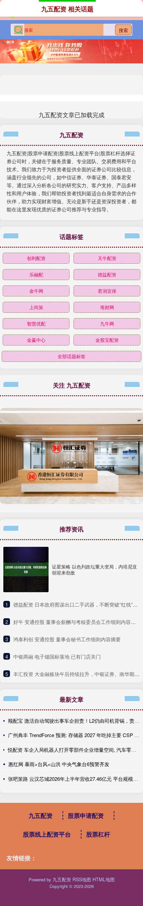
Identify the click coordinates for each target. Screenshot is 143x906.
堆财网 (107, 307)
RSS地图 (81, 879)
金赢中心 (36, 339)
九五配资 (41, 815)
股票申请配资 (86, 815)
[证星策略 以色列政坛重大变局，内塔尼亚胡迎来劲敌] (26, 569)
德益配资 (107, 274)
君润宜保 (107, 290)
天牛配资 (107, 258)
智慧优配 (36, 323)
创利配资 (36, 258)
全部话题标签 (71, 356)
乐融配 (36, 274)
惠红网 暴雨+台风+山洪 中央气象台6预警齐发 (58, 763)
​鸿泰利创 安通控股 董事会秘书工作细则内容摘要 (67, 639)
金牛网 (36, 290)
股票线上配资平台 (47, 834)
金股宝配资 (107, 339)
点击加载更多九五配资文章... (71, 114)
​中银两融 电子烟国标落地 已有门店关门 (57, 656)
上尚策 (36, 307)
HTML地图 (103, 879)
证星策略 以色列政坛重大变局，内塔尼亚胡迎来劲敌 (94, 569)
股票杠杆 (98, 834)
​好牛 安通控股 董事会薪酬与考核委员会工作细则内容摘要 (77, 621)
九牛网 (107, 323)
